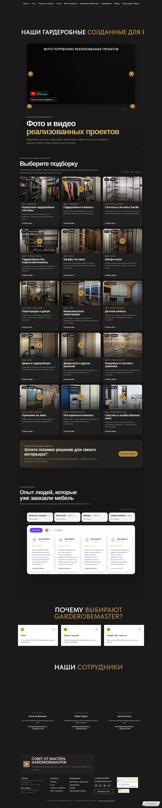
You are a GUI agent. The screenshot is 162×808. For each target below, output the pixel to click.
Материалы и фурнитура (78, 782)
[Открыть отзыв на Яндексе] (42, 553)
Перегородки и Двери (131, 4)
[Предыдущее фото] (30, 73)
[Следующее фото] (131, 73)
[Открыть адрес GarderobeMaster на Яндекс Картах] (127, 782)
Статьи (59, 4)
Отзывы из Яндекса (38, 568)
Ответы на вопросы (46, 4)
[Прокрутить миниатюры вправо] (132, 106)
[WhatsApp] (100, 785)
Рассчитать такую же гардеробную (43, 99)
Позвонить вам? (104, 792)
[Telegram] (96, 785)
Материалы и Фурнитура (89, 4)
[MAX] (104, 785)
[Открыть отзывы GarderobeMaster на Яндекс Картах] (127, 791)
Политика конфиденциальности (106, 800)
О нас (34, 4)
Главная (26, 4)
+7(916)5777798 (124, 729)
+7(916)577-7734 (38, 729)
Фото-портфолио (70, 4)
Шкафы (117, 4)
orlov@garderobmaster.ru (81, 727)
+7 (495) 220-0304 (101, 778)
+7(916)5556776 (81, 729)
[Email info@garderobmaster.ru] (109, 785)
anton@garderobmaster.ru (124, 727)
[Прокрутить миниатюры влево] (29, 106)
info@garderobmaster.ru (103, 781)
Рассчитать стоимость (128, 454)
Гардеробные (106, 4)
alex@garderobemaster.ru (37, 727)
